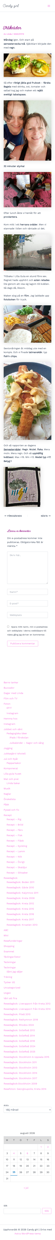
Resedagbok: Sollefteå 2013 (19, 1030)
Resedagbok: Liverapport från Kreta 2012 (27, 1003)
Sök (5, 1205)
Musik (7, 788)
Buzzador (9, 687)
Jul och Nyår (11, 758)
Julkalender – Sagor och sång (27, 742)
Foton (7, 703)
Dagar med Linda (13, 693)
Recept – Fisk (14, 835)
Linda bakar (13, 783)
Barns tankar (11, 682)
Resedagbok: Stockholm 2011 (20, 1062)
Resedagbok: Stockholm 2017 (20, 1078)
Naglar (7, 793)
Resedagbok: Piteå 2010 (17, 1014)
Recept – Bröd (15, 824)
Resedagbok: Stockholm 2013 (20, 1067)
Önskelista (10, 799)
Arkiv (6, 1105)
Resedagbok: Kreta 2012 (20, 903)
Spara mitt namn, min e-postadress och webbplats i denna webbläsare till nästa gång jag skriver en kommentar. (27, 631)
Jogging (8, 748)
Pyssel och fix (11, 809)
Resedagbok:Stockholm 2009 (20, 1083)
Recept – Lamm (16, 851)
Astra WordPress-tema (28, 1233)
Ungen (7, 993)
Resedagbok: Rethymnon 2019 (21, 1019)
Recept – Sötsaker (17, 872)
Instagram (12, 713)
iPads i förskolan (19, 737)
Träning (8, 977)
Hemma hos (10, 718)
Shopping (9, 946)
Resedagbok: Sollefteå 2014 (19, 1035)
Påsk (6, 804)
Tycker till (9, 982)
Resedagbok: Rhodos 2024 (19, 1025)
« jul (26, 1187)
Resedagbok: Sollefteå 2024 (19, 1046)
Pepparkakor (14, 763)
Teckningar (10, 962)
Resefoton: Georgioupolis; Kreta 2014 (25, 1089)
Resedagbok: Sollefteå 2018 (19, 1041)
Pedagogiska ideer (17, 733)
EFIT (9, 708)
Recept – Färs (15, 830)
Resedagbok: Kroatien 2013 (22, 924)
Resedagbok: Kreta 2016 (20, 914)
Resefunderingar (13, 940)
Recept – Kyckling (17, 846)
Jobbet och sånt (13, 729)
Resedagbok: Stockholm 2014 (20, 1073)
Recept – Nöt (14, 856)
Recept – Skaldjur (17, 867)
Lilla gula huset (12, 773)
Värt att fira (10, 998)
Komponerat (11, 768)
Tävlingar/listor (12, 956)
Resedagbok (10, 878)
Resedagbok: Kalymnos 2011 (22, 892)
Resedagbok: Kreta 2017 (20, 919)
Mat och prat (11, 779)
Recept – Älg (14, 819)
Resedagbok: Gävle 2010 (20, 887)
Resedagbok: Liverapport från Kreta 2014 (27, 1009)
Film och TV (10, 698)
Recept (8, 815)
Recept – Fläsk (15, 840)
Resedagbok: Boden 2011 (20, 882)
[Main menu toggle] (49, 6)
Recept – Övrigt (16, 862)
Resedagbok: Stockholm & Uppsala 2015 (26, 1057)
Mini (6, 935)
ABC (6, 930)
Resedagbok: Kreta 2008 (21, 898)
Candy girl (11, 5)
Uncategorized (12, 987)
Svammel (9, 951)
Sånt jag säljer (15, 971)
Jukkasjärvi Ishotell (15, 753)
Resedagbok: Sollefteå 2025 (19, 1051)
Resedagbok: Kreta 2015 (20, 908)
